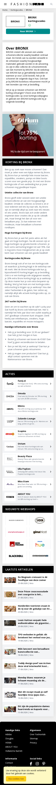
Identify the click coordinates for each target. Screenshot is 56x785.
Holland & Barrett (13, 750)
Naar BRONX (26, 31)
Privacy (33, 742)
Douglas (9, 738)
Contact (9, 762)
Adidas (8, 734)
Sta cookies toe (16, 778)
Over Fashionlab (38, 734)
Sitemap (34, 738)
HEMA (8, 742)
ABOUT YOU (11, 746)
